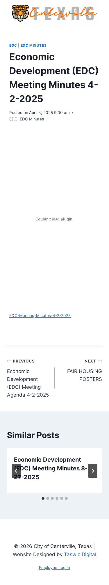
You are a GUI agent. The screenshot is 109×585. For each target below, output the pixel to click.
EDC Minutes (34, 45)
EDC (13, 45)
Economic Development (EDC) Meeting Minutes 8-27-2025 (50, 468)
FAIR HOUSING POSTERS (84, 370)
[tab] (43, 498)
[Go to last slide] (16, 471)
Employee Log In (54, 567)
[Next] (92, 471)
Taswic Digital (80, 554)
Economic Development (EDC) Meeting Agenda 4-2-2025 (28, 378)
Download (31, 325)
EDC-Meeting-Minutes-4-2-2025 (40, 315)
